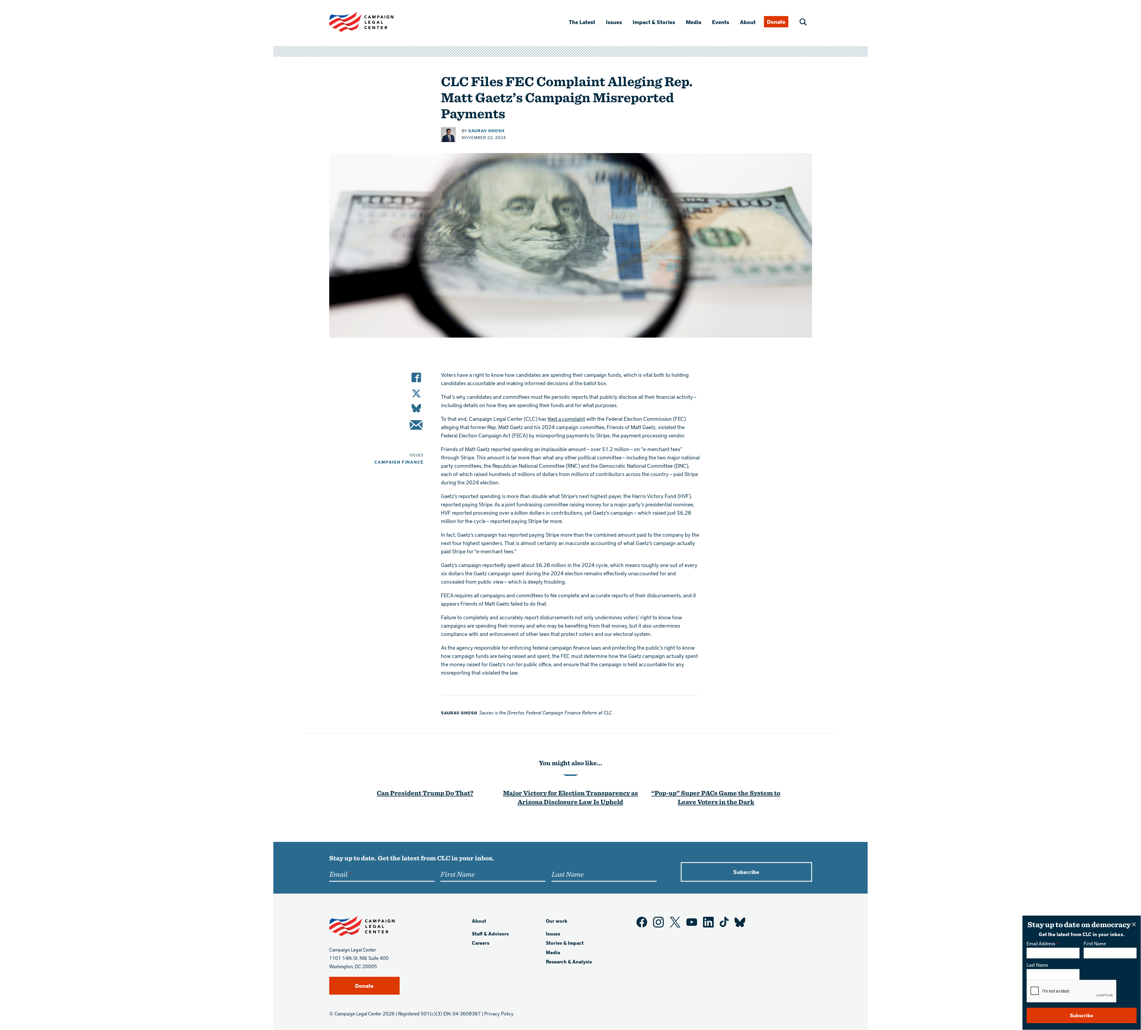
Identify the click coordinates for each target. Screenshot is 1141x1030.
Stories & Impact (565, 943)
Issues (614, 22)
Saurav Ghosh (486, 130)
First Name (1095, 943)
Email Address (1041, 943)
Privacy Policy (498, 1013)
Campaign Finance (399, 462)
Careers (480, 943)
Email (338, 874)
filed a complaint (566, 418)
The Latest (582, 22)
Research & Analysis (569, 961)
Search (803, 22)
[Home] (370, 22)
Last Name (1037, 965)
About (748, 22)
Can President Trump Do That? (425, 792)
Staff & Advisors (490, 933)
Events (720, 22)
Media (693, 22)
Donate (776, 21)
